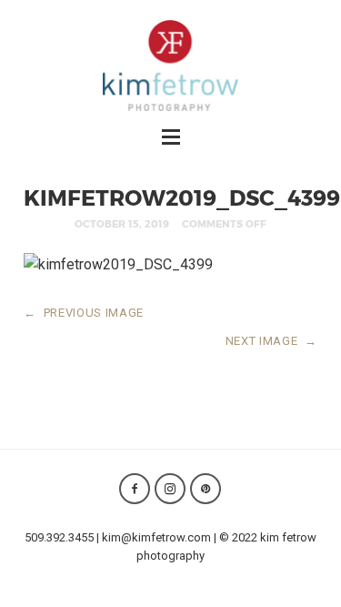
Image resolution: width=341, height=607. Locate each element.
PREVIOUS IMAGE (84, 312)
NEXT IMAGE (271, 341)
